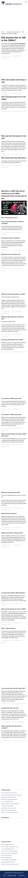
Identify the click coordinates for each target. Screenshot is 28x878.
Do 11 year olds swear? (6, 855)
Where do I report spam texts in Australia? (10, 803)
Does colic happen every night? (8, 862)
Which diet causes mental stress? (8, 797)
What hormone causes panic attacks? (9, 799)
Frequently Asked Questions (13, 32)
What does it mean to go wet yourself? (9, 812)
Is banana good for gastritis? (7, 805)
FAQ (4, 875)
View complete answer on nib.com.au (19, 351)
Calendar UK (21, 875)
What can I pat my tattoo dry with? (8, 810)
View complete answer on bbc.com (19, 111)
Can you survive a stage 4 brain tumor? (9, 846)
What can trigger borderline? (7, 844)
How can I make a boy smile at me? (9, 792)
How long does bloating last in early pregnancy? (11, 795)
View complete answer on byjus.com (19, 703)
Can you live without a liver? (7, 801)
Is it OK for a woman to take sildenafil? (9, 853)
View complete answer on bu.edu (18, 721)
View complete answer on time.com (19, 740)
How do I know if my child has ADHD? (9, 851)
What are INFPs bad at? (6, 857)
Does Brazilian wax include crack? (8, 808)
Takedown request (6, 56)
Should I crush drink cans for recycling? (9, 864)
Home (2, 32)
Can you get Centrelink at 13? (7, 848)
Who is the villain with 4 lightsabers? (9, 859)
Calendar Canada (12, 875)
